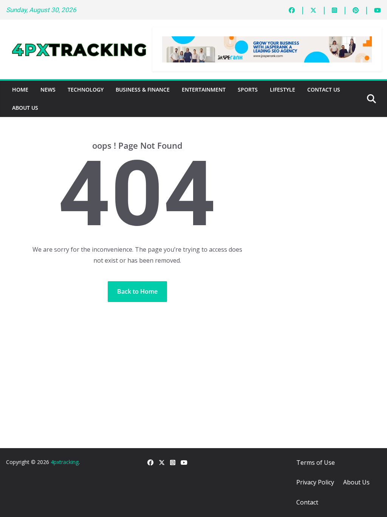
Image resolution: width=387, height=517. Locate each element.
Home (20, 89)
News (48, 89)
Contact (307, 502)
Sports (248, 89)
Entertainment (204, 89)
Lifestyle (282, 89)
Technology (86, 89)
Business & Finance (143, 89)
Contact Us (323, 89)
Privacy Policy (315, 482)
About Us (25, 107)
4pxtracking (65, 462)
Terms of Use (315, 462)
